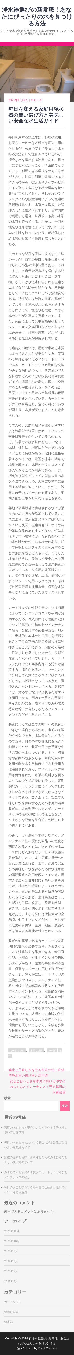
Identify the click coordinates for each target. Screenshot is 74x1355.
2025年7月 (11, 1271)
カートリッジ (17, 1050)
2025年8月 (11, 1261)
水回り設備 (36, 1050)
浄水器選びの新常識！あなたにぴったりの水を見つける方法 (37, 16)
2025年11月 (11, 1231)
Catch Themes (47, 1348)
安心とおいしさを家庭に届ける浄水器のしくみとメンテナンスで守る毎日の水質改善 (38, 1086)
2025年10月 (12, 1241)
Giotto (36, 100)
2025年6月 (11, 1281)
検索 (7, 1098)
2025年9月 (11, 1251)
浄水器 (52, 1050)
